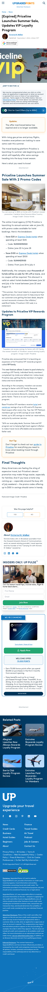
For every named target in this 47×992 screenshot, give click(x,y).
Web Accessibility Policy (24, 855)
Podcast (28, 838)
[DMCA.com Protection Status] (10, 870)
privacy (15, 607)
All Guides (21, 852)
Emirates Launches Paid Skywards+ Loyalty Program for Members (34, 776)
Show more (22, 693)
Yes (15, 515)
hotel (35, 405)
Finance (28, 825)
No (32, 515)
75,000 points (23, 661)
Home (4, 12)
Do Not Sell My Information (27, 860)
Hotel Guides (9, 838)
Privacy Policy (8, 852)
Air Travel (28, 833)
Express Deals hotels (27, 237)
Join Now (23, 603)
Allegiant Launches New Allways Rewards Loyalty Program (11, 743)
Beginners (7, 842)
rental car (6, 407)
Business (7, 833)
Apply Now (25, 651)
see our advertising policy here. (23, 935)
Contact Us (29, 846)
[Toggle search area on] (44, 3)
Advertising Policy (9, 100)
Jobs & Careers (31, 842)
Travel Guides (30, 829)
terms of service (23, 608)
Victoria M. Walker (16, 35)
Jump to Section (10, 86)
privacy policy (12, 608)
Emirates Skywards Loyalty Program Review (34, 742)
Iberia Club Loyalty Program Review (11, 773)
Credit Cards (9, 829)
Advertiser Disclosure (23, 7)
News (11, 12)
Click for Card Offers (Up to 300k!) (22, 110)
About (6, 846)
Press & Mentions (17, 857)
